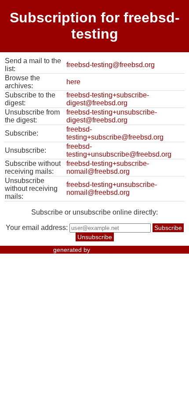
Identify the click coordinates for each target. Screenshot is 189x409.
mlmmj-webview (114, 249)
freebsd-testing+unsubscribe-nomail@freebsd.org (111, 188)
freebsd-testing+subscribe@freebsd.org (115, 133)
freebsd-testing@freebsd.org (110, 64)
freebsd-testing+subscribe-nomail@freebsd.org (107, 167)
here (73, 82)
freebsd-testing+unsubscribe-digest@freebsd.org (111, 116)
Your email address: (37, 227)
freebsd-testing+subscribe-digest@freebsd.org (107, 99)
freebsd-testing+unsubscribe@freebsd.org (118, 150)
